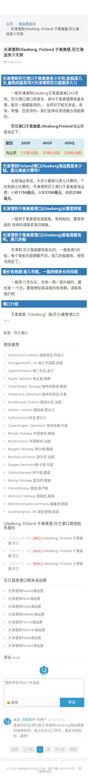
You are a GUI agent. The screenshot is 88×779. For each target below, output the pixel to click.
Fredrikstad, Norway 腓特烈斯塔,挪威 (37, 386)
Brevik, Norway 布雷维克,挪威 (31, 433)
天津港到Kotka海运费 (24, 606)
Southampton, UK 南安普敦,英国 (33, 511)
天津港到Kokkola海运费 (26, 614)
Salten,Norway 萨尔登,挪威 (29, 472)
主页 (9, 24)
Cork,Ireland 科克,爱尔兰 (27, 417)
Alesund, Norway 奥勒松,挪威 (31, 496)
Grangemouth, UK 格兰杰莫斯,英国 (35, 362)
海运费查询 (27, 24)
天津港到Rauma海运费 (26, 590)
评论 (72, 702)
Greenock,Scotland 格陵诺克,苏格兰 (36, 355)
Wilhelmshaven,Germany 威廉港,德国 (38, 503)
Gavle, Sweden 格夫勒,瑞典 (29, 378)
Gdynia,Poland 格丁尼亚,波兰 (31, 370)
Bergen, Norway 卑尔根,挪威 (30, 449)
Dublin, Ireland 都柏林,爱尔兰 (31, 409)
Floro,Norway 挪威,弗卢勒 (28, 488)
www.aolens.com (31, 769)
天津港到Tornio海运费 (25, 622)
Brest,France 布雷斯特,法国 (29, 441)
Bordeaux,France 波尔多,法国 (31, 456)
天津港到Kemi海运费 (24, 598)
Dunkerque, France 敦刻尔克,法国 (34, 402)
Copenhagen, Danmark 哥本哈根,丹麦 (38, 425)
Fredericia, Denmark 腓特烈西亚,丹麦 (37, 394)
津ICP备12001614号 (61, 769)
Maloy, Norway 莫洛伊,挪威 (29, 480)
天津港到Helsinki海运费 (26, 630)
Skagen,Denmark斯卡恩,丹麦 (30, 464)
